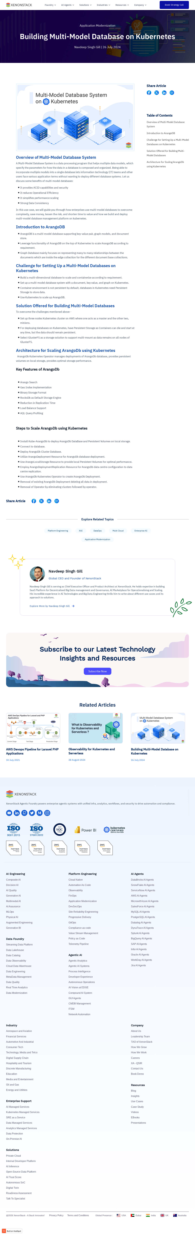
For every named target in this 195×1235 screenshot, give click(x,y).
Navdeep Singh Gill (87, 47)
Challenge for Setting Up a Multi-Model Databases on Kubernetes (168, 142)
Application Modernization (97, 25)
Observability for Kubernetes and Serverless (92, 751)
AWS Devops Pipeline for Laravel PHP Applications (32, 751)
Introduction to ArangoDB (161, 133)
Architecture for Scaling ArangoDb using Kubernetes (165, 164)
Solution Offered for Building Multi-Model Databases (165, 153)
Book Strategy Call (174, 4)
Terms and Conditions (78, 1215)
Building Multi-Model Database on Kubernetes (154, 751)
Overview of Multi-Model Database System (166, 124)
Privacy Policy (56, 1215)
